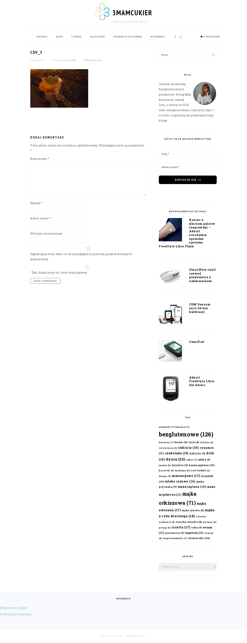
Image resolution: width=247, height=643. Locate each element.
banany (182, 426)
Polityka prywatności (16, 614)
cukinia (188, 447)
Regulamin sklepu (13, 608)
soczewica (174, 532)
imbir (191, 459)
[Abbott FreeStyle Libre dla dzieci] (170, 390)
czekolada (177, 453)
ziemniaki (199, 538)
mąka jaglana (192, 486)
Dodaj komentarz (93, 60)
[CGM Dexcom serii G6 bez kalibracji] (170, 314)
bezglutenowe (186, 434)
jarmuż (165, 465)
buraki (181, 442)
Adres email (40, 218)
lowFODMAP (200, 470)
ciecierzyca (168, 448)
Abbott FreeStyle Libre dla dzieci (201, 381)
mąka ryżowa (193, 510)
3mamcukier (132, 12)
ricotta (181, 527)
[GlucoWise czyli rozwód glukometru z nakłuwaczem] (170, 277)
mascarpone (186, 475)
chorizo (206, 442)
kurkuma (182, 470)
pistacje (210, 522)
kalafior (180, 465)
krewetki (166, 470)
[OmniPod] (170, 351)
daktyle (197, 453)
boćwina (166, 442)
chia (193, 442)
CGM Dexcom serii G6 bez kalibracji (199, 308)
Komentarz (39, 159)
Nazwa (36, 203)
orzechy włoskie (189, 521)
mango (165, 476)
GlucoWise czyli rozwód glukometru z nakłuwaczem (202, 275)
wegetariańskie (175, 538)
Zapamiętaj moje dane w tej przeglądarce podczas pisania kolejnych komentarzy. (81, 256)
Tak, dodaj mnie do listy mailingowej (58, 272)
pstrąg (165, 527)
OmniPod (196, 342)
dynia (175, 459)
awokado (167, 426)
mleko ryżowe (180, 481)
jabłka (204, 459)
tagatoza (194, 533)
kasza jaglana (202, 465)
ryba (196, 527)
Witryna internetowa (46, 233)
